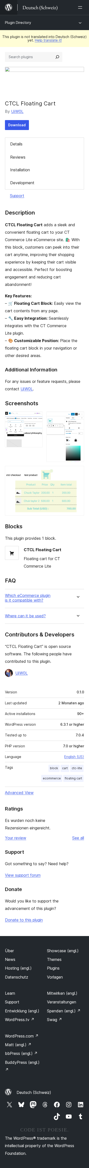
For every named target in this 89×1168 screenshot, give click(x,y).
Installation (20, 169)
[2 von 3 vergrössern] (77, 418)
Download (17, 125)
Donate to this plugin (24, 919)
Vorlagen (55, 977)
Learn (10, 993)
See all (78, 837)
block (54, 768)
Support (17, 195)
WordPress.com (22, 1035)
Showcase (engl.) (63, 950)
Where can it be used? (25, 616)
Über (9, 950)
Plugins (53, 968)
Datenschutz (16, 977)
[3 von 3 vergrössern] (77, 472)
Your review (15, 837)
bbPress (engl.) (21, 1053)
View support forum (23, 875)
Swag (54, 1019)
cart (65, 768)
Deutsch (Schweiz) (34, 1092)
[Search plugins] (57, 57)
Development (22, 182)
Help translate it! (48, 40)
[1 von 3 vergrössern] (35, 418)
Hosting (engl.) (18, 968)
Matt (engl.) (18, 1044)
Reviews (17, 157)
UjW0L (17, 111)
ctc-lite (77, 768)
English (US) (74, 757)
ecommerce (52, 778)
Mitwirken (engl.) (62, 993)
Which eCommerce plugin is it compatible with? (27, 598)
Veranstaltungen (61, 1001)
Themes (54, 959)
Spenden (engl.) (64, 1010)
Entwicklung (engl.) (22, 1010)
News (10, 959)
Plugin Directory (18, 22)
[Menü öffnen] (81, 7)
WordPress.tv (19, 1019)
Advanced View (19, 792)
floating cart (73, 778)
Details (16, 143)
